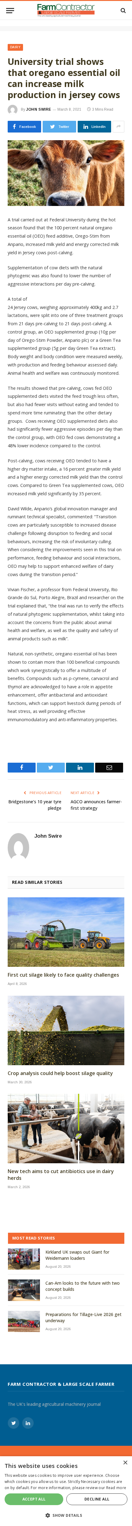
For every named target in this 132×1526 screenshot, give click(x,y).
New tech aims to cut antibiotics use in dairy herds (61, 1174)
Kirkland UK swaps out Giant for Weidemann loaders (77, 1255)
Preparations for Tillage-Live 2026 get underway (83, 1317)
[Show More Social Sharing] (118, 126)
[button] (66, 1515)
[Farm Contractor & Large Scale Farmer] (66, 10)
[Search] (122, 11)
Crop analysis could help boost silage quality (60, 1073)
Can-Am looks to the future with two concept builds (82, 1286)
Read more (116, 1487)
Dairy (15, 47)
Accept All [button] (34, 1499)
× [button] (125, 1463)
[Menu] (10, 11)
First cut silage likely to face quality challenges (63, 975)
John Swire (38, 109)
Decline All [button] (96, 1499)
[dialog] (66, 1491)
